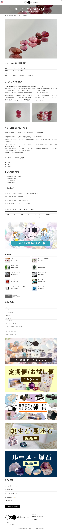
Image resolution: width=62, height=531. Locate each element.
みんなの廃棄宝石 (9, 312)
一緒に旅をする (8, 500)
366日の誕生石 (9, 320)
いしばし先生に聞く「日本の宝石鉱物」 (14, 326)
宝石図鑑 (15, 295)
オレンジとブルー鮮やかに (11, 493)
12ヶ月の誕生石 (9, 318)
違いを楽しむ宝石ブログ (11, 334)
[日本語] (4, 1)
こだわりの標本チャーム (11, 486)
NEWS (7, 307)
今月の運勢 (8, 315)
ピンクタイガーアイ (15, 258)
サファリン (40, 265)
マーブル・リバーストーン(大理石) (18, 286)
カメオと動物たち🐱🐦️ (10, 497)
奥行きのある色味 (9, 489)
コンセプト (9, 522)
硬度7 (15, 296)
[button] (12, 506)
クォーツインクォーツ (15, 272)
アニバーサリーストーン (11, 323)
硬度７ (19, 296)
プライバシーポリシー (11, 524)
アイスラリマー (41, 279)
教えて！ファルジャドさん (11, 331)
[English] (2, 1)
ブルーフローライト (42, 286)
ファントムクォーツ (42, 272)
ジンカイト (13, 279)
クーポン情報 (8, 309)
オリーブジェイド (14, 265)
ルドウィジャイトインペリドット (44, 258)
